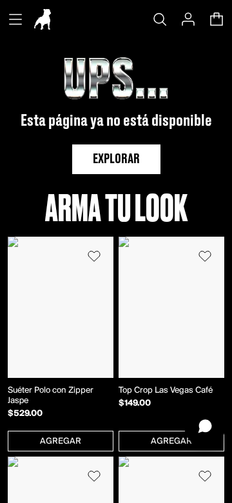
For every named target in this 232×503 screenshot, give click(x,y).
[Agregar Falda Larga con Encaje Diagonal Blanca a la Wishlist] (205, 476)
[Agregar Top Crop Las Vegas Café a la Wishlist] (205, 256)
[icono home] (42, 19)
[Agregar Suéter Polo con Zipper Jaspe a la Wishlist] (94, 256)
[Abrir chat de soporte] (205, 426)
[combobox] (60, 441)
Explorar (116, 159)
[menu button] (15, 19)
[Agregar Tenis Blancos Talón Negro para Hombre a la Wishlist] (94, 476)
